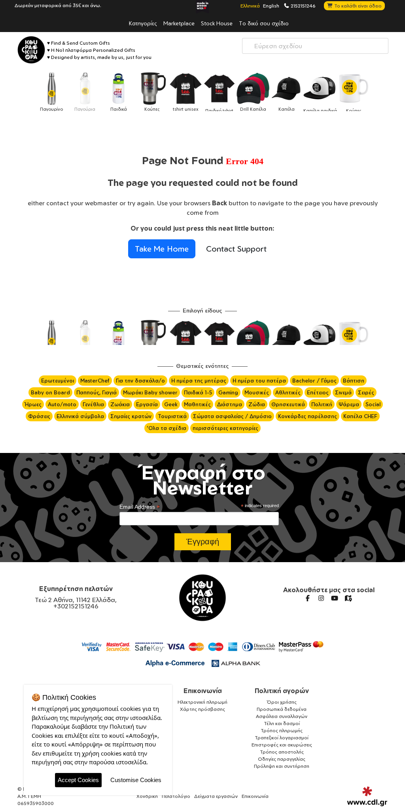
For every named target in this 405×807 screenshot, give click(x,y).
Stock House (217, 23)
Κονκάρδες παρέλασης (307, 416)
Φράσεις (39, 416)
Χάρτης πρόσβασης (202, 709)
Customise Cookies (135, 780)
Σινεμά (343, 392)
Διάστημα (229, 404)
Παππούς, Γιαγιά (96, 392)
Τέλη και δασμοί (282, 723)
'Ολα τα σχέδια (166, 428)
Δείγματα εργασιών (216, 796)
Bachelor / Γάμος (314, 380)
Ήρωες (33, 404)
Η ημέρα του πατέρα (259, 380)
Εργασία (147, 404)
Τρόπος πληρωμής (282, 730)
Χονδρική (147, 796)
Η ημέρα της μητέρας (198, 380)
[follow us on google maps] (348, 598)
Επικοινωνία (203, 691)
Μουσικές (256, 392)
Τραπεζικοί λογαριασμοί (281, 738)
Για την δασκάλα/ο (140, 380)
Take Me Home (162, 249)
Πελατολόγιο (176, 796)
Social (372, 404)
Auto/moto (62, 404)
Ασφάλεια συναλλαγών (281, 716)
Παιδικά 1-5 (198, 392)
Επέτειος (318, 392)
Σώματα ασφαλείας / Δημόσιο (232, 416)
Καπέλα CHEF (360, 416)
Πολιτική (321, 404)
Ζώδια (256, 404)
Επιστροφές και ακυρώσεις (282, 745)
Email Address (139, 507)
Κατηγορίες (143, 23)
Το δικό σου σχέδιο (264, 23)
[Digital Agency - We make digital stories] (367, 796)
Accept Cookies (78, 780)
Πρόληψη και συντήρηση (281, 766)
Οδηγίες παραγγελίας (281, 759)
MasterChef (95, 380)
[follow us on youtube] (335, 598)
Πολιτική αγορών (282, 691)
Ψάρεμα (349, 404)
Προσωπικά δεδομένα (282, 709)
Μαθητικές (197, 404)
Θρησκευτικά (288, 404)
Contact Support (236, 249)
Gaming (228, 392)
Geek (171, 404)
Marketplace (179, 23)
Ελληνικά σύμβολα (80, 416)
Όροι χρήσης (282, 702)
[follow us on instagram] (321, 598)
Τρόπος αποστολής (282, 752)
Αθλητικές (288, 392)
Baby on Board (50, 392)
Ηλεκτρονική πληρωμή (202, 702)
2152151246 (303, 5)
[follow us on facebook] (308, 598)
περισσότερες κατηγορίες (225, 428)
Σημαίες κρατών (130, 416)
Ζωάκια (120, 404)
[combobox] (315, 46)
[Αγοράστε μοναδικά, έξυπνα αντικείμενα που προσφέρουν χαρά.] (31, 50)
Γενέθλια (93, 404)
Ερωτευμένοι (57, 380)
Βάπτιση (353, 380)
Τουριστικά (172, 416)
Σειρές (366, 392)
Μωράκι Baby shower (150, 392)
